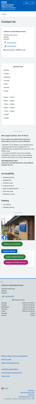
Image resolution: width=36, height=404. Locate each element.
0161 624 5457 (11, 46)
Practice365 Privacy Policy (27, 392)
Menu (27, 3)
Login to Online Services (14, 257)
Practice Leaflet (6, 359)
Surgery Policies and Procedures (11, 373)
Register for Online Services (16, 262)
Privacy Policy (5, 376)
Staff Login (31, 394)
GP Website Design (24, 396)
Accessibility (31, 390)
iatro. (33, 396)
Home (4, 14)
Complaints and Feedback (9, 369)
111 (10, 155)
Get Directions (11, 43)
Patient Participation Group (10, 363)
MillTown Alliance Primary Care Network (14, 356)
